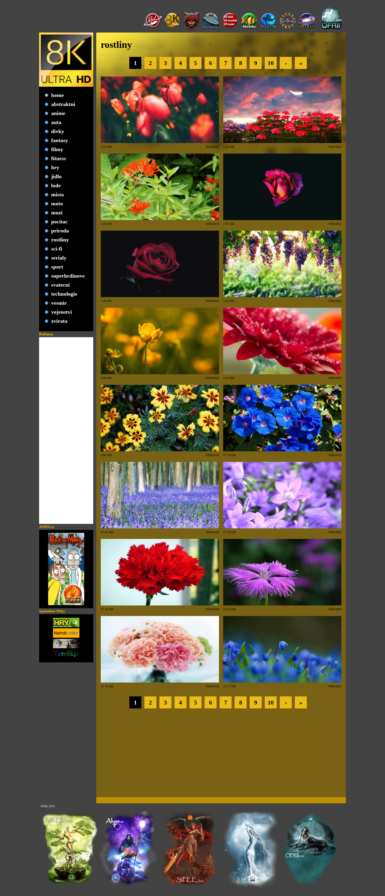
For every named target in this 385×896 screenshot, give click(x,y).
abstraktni (63, 104)
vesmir (59, 303)
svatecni (60, 285)
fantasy (59, 140)
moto (57, 204)
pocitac (59, 222)
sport (57, 267)
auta (56, 122)
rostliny (60, 240)
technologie (64, 294)
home (57, 95)
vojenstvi (61, 312)
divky (57, 131)
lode (56, 185)
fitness (58, 158)
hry (55, 167)
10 (271, 63)
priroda (60, 231)
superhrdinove (68, 276)
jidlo (56, 176)
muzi (57, 213)
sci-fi (56, 249)
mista (57, 194)
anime (58, 113)
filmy (57, 149)
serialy (58, 258)
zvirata (59, 321)
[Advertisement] (66, 430)
